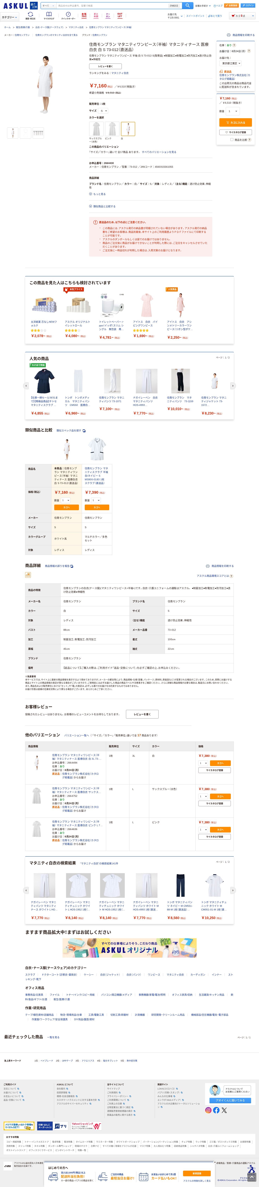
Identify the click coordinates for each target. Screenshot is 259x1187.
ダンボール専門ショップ (59, 1146)
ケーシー (89, 974)
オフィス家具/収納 (182, 994)
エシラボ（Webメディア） (169, 1100)
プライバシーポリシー (117, 1096)
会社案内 (61, 1089)
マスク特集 (145, 1146)
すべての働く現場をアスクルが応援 (119, 1146)
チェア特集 (186, 1142)
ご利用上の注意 (114, 1104)
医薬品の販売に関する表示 (119, 1115)
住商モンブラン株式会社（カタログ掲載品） (234, 77)
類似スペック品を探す (69, 430)
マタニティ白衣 (76, 27)
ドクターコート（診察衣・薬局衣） (59, 974)
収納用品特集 (180, 1146)
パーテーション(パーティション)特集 (160, 1142)
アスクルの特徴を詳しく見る (197, 1181)
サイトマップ (113, 1089)
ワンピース (154, 974)
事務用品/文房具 (34, 994)
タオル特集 (39, 1146)
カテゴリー (8, 17)
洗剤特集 (10, 1146)
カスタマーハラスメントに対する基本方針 (77, 1100)
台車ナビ (95, 1146)
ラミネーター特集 (104, 1142)
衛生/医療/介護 (23, 27)
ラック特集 (200, 1142)
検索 (187, 5)
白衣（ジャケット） (110, 974)
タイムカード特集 (84, 1142)
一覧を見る (53, 1037)
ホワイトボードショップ (128, 1142)
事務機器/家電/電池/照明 (152, 994)
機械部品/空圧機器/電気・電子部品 (209, 1014)
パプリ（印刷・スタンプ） (169, 1092)
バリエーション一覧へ (76, 735)
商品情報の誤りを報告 (57, 566)
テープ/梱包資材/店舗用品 (39, 1014)
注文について (10, 1089)
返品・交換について (12, 1100)
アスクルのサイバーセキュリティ (72, 1104)
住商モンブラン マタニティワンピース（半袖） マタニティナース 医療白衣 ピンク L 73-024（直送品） (77, 823)
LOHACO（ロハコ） (166, 1089)
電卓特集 (56, 1142)
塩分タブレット (110, 1061)
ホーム (7, 27)
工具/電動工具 (96, 1014)
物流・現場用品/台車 (71, 1014)
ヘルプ (219, 6)
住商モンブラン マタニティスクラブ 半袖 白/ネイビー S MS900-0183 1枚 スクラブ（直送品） (96, 476)
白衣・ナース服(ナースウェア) (49, 27)
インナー (217, 974)
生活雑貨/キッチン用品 (211, 994)
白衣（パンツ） (134, 974)
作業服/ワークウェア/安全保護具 (50, 1019)
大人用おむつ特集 (162, 1146)
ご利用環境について (116, 1100)
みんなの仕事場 (165, 1096)
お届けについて (11, 1092)
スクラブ (30, 974)
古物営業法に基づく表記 (118, 1107)
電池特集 (68, 1142)
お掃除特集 (245, 1142)
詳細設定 (174, 6)
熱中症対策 (132, 1061)
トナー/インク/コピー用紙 (80, 994)
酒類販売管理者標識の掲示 (119, 1111)
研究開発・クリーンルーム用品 (168, 1014)
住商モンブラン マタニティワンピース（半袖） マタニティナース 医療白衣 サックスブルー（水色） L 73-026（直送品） (76, 790)
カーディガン (197, 974)
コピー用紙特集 (13, 1142)
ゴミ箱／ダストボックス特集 (223, 1142)
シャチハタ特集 (197, 1146)
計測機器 (140, 1014)
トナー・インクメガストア (36, 1142)
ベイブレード (47, 1061)
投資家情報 (62, 1092)
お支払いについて (12, 1096)
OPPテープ (67, 1061)
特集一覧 (82, 1150)
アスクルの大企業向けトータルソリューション (179, 1105)
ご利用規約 (112, 1092)
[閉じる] (214, 1162)
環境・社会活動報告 (66, 1096)
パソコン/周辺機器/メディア (116, 994)
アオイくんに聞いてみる (230, 1100)
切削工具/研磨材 (119, 1014)
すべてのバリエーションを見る (159, 152)
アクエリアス (88, 1061)
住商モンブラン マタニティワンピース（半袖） (110, 27)
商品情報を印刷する (243, 35)
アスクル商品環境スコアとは (213, 575)
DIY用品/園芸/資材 (84, 1019)
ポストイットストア (15, 1150)
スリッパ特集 (24, 1146)
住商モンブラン (22, 35)
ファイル (55, 994)
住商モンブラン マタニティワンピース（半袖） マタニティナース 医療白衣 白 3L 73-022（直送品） (76, 757)
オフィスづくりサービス (40, 1150)
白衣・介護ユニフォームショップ (223, 1146)
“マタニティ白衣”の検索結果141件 (99, 863)
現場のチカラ (81, 1146)
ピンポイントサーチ (64, 1150)
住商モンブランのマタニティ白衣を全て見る (56, 35)
